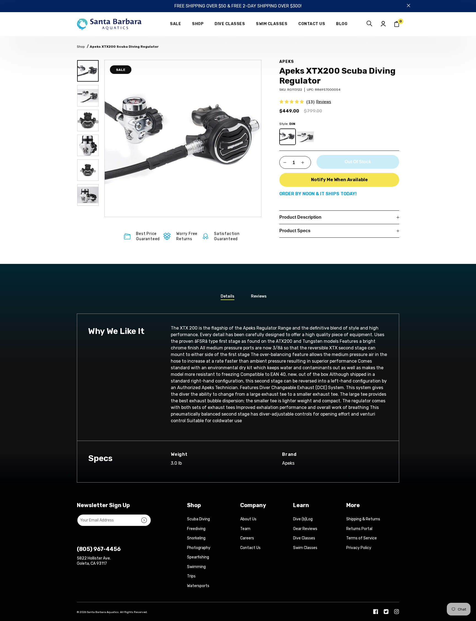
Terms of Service (361, 538)
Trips (191, 576)
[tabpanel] (182, 138)
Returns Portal (359, 528)
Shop (81, 46)
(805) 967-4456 (99, 549)
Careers (247, 538)
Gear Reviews (305, 528)
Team (245, 528)
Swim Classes (305, 547)
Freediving (196, 528)
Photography (198, 547)
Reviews (323, 102)
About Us (248, 519)
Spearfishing (198, 557)
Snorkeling (196, 538)
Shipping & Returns (363, 519)
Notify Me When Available (339, 179)
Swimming (196, 566)
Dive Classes (304, 538)
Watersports (198, 585)
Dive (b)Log (303, 519)
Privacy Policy (358, 547)
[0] (396, 24)
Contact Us (250, 547)
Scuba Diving (198, 519)
